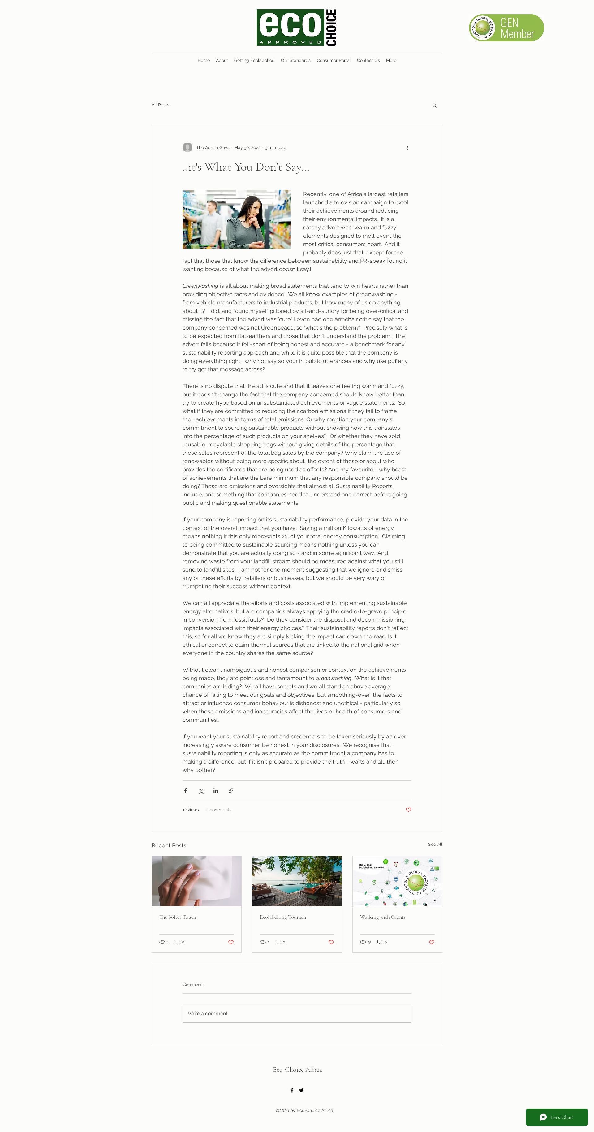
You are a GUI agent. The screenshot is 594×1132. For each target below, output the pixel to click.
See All (435, 844)
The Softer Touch (177, 916)
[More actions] (407, 147)
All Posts (160, 104)
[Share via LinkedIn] (216, 791)
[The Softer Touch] (196, 881)
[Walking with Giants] (397, 881)
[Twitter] (301, 1090)
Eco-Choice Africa (297, 1070)
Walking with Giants (383, 916)
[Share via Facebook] (185, 791)
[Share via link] (231, 791)
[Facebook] (292, 1090)
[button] (434, 105)
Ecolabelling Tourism (283, 916)
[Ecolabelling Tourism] (297, 881)
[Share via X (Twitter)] (201, 791)
